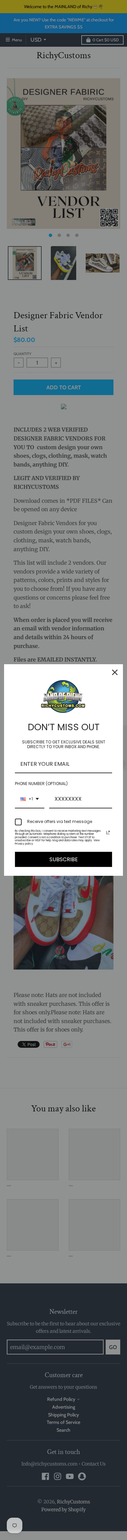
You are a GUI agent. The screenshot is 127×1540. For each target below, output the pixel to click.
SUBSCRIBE (63, 859)
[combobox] (29, 799)
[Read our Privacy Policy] (108, 832)
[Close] (115, 672)
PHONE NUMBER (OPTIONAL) (41, 783)
